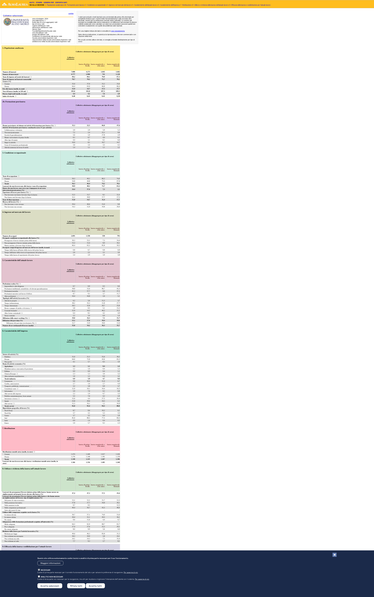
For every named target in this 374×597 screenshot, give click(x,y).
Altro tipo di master (11, 140)
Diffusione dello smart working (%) (15, 318)
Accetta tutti (95, 585)
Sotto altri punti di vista (12, 510)
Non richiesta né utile (12, 541)
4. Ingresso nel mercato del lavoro (119, 5)
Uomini (7, 84)
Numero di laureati (9, 72)
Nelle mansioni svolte (12, 505)
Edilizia (7, 371)
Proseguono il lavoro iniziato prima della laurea (21, 240)
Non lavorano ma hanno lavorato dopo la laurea (21, 195)
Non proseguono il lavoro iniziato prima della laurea (22, 243)
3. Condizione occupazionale (95, 5)
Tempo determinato (11, 306)
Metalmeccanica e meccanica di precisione (19, 369)
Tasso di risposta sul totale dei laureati (16, 77)
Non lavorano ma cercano (13, 207)
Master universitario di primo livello (17, 137)
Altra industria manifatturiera (14, 376)
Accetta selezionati (49, 585)
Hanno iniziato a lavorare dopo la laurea (18, 245)
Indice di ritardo (8, 96)
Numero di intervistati (10, 74)
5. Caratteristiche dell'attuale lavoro (144, 5)
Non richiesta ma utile (12, 539)
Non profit (8, 362)
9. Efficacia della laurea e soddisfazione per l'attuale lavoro (249, 5)
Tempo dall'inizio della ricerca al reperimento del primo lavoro (26, 252)
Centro (7, 415)
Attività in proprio (11, 301)
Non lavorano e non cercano (14, 204)
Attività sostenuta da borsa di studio (16, 147)
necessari (45, 570)
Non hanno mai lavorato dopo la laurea (18, 197)
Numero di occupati (10, 236)
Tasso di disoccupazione (11, 200)
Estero (7, 423)
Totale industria (10, 379)
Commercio (8, 381)
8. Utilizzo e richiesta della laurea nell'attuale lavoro (210, 5)
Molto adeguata (10, 524)
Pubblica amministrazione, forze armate (18, 396)
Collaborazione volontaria (13, 130)
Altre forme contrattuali (12, 313)
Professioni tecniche (11, 291)
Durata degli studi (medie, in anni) (15, 94)
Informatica (8, 391)
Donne (7, 86)
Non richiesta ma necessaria (14, 536)
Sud (6, 418)
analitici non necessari (52, 576)
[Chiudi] (335, 555)
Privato (7, 359)
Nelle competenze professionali (15, 508)
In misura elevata (10, 515)
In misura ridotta (10, 517)
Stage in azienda (10, 142)
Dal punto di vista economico (14, 500)
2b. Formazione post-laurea (74, 5)
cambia (70, 13)
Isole (6, 420)
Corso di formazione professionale (16, 145)
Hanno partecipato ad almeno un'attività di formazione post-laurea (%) (28, 125)
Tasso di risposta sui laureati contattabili (17, 79)
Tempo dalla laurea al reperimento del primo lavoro (22, 255)
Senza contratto (10, 315)
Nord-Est (8, 413)
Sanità (7, 401)
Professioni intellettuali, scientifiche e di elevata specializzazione (26, 289)
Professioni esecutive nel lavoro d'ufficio (18, 294)
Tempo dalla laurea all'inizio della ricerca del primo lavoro (24, 250)
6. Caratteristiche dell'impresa (168, 5)
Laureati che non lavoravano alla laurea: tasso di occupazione (25, 186)
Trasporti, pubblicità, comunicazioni (17, 386)
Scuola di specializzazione (13, 135)
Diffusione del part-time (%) (13, 320)
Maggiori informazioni (50, 563)
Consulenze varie (10, 389)
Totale (7, 184)
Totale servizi (9, 406)
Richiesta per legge (11, 534)
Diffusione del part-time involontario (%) (20, 323)
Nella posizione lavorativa (13, 503)
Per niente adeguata (11, 529)
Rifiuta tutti (76, 585)
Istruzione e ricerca (11, 398)
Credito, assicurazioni (12, 384)
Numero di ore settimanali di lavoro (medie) (18, 325)
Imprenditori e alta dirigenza (14, 286)
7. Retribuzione (185, 5)
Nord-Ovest (8, 410)
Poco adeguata (9, 527)
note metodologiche (118, 31)
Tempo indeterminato (12, 303)
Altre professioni (10, 296)
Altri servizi (8, 403)
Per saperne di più (131, 572)
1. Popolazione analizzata (54, 5)
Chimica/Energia (10, 374)
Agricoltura (9, 366)
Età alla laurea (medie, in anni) (14, 89)
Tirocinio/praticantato (12, 132)
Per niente (8, 520)
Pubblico (8, 357)
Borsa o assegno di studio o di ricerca (17, 308)
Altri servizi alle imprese (13, 393)
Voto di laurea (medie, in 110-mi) (14, 91)
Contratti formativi (11, 311)
